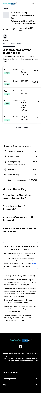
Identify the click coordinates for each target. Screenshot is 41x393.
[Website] (5, 36)
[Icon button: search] (33, 3)
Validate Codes (9, 44)
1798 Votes (13, 29)
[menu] (37, 3)
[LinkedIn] (20, 346)
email (34, 263)
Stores (5, 8)
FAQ (19, 44)
